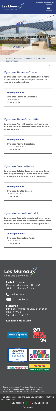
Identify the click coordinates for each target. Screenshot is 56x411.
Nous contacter (20, 299)
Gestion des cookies (11, 387)
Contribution (20, 392)
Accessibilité (8, 392)
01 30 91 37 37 (23, 294)
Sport (44, 59)
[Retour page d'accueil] (14, 6)
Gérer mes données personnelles (26, 389)
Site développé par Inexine (23, 394)
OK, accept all (18, 403)
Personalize (28, 407)
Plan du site (33, 392)
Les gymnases (12, 61)
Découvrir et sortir (32, 59)
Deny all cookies (39, 403)
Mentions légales (28, 387)
